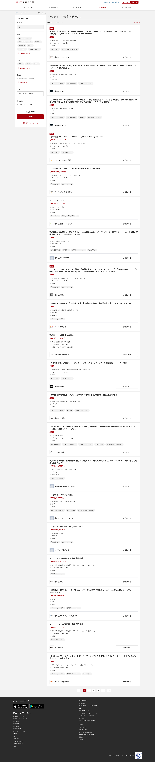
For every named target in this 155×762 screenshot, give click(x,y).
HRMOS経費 (16, 726)
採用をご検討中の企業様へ (111, 2)
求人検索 (103, 7)
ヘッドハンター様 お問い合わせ (86, 734)
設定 (80, 708)
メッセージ (79, 7)
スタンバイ (15, 746)
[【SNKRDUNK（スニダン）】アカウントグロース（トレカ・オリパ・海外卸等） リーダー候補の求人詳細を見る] (93, 375)
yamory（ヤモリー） (18, 741)
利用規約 (81, 724)
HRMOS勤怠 (16, 723)
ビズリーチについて (84, 700)
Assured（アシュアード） (19, 743)
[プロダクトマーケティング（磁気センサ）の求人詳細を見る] (93, 538)
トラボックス (16, 738)
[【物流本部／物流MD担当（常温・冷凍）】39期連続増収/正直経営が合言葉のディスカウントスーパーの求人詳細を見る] (93, 315)
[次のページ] (109, 690)
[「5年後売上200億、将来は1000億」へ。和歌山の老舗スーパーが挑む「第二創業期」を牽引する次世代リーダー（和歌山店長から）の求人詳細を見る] (93, 78)
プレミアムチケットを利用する (86, 715)
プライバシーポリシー (84, 727)
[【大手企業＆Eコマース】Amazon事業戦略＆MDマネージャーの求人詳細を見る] (93, 180)
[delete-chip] (30, 38)
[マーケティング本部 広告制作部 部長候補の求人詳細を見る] (93, 570)
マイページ (30, 7)
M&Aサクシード (17, 736)
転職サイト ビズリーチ (20, 13)
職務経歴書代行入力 (84, 710)
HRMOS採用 (16, 721)
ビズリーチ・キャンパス (19, 731)
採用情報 (81, 739)
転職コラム (81, 718)
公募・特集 (128, 7)
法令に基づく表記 (83, 729)
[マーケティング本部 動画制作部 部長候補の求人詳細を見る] (93, 636)
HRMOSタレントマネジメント (20, 718)
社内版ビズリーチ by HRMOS (20, 716)
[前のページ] (78, 690)
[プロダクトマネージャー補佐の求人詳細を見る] (93, 506)
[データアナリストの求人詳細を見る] (93, 212)
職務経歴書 (54, 7)
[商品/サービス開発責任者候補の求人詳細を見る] (93, 345)
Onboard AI (15, 733)
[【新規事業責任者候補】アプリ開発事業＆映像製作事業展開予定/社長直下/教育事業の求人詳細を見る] (93, 407)
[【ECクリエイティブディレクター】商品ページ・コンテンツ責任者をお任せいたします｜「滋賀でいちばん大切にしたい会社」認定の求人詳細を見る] (93, 669)
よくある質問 (82, 703)
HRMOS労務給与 (17, 728)
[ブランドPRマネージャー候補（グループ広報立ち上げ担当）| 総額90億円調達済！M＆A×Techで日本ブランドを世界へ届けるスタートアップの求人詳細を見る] (93, 440)
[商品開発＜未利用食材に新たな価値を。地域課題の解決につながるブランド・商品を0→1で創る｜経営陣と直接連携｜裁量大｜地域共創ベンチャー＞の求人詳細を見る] (93, 245)
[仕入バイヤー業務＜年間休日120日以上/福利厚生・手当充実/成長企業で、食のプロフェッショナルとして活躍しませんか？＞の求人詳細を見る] (93, 474)
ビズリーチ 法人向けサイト (85, 732)
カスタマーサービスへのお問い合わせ (88, 705)
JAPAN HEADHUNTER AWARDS (87, 720)
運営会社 (81, 737)
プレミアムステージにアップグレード (88, 713)
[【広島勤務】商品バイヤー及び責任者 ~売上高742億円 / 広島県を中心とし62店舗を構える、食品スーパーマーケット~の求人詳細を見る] (93, 603)
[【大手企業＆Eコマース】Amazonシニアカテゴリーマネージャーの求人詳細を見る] (93, 147)
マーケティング (32, 13)
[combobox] (30, 93)
